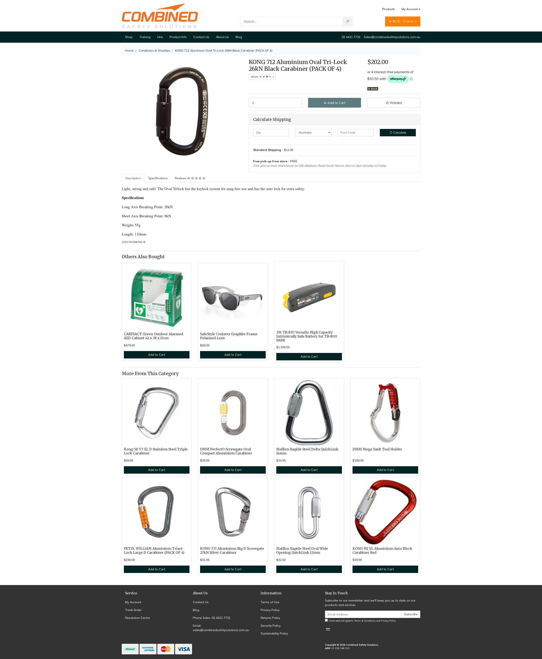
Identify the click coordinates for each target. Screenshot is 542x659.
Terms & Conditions (365, 620)
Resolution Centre (137, 618)
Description (133, 178)
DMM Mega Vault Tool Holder (377, 449)
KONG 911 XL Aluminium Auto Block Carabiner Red (382, 551)
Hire (160, 37)
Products (388, 9)
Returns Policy (270, 618)
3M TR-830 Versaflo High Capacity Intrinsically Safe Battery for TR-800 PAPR (306, 336)
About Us (222, 37)
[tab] (133, 178)
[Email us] (328, 629)
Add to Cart (336, 103)
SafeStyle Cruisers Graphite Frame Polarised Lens (228, 336)
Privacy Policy (270, 610)
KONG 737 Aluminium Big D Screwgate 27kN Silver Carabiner (232, 551)
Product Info (178, 37)
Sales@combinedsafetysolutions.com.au (392, 37)
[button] (393, 103)
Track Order (133, 610)
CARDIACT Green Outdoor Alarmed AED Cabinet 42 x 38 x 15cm (153, 336)
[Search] (348, 21)
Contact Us (201, 37)
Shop (129, 37)
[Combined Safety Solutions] (160, 15)
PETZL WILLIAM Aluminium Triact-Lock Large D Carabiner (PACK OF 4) (154, 551)
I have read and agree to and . (362, 620)
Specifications (158, 178)
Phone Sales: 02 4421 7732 (211, 618)
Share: (255, 76)
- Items (403, 21)
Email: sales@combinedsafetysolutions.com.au (221, 628)
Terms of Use (270, 602)
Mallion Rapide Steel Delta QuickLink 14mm (307, 451)
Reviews (181, 178)
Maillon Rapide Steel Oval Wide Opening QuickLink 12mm (302, 551)
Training (145, 37)
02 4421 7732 (351, 37)
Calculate (399, 132)
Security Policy (271, 626)
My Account (410, 9)
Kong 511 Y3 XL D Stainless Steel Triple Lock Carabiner (156, 451)
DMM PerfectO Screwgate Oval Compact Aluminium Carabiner (226, 451)
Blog (239, 37)
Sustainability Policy (274, 633)
